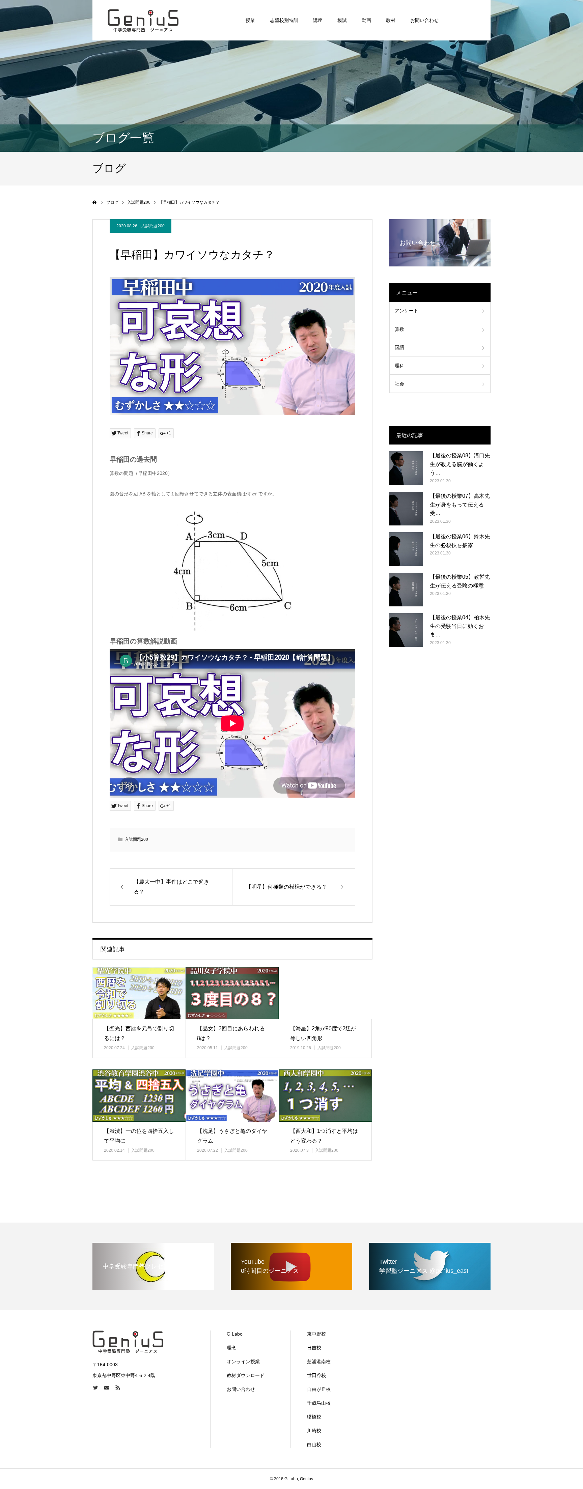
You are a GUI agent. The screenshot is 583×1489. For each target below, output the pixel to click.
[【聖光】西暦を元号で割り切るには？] (139, 993)
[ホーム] (94, 202)
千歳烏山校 (319, 1403)
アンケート (406, 310)
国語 (399, 347)
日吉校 (314, 1347)
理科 (399, 365)
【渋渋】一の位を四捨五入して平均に (139, 1136)
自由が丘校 (319, 1389)
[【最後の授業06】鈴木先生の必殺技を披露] (406, 549)
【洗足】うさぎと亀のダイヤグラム (232, 1136)
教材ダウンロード (246, 1375)
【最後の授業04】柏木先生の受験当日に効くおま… (460, 625)
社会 (399, 383)
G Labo (235, 1334)
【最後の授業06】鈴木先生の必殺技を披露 (460, 541)
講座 (318, 20)
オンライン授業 (243, 1361)
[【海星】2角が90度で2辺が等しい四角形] (325, 993)
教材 (390, 20)
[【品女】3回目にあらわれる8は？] (232, 993)
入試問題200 (153, 226)
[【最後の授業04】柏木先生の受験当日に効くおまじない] (406, 630)
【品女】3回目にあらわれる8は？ (231, 1033)
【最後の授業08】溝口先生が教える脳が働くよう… (460, 464)
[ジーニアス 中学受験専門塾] (143, 20)
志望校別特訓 (284, 20)
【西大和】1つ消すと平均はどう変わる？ (324, 1136)
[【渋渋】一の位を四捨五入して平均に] (139, 1095)
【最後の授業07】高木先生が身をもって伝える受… (460, 504)
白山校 (314, 1444)
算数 (399, 329)
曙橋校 (314, 1417)
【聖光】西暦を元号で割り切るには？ (139, 1033)
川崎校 (314, 1430)
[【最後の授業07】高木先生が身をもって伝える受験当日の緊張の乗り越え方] (406, 508)
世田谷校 (316, 1375)
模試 (342, 20)
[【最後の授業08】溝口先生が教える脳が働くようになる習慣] (406, 468)
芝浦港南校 (319, 1361)
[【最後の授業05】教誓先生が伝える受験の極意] (406, 589)
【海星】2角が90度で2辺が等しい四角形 (323, 1033)
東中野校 (316, 1334)
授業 (250, 20)
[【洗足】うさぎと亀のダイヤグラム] (232, 1095)
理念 (231, 1347)
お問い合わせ (424, 20)
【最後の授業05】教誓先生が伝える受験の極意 (460, 581)
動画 (366, 20)
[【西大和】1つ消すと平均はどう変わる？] (325, 1095)
